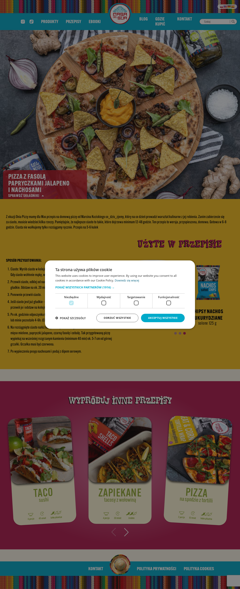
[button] (120, 287)
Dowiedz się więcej (127, 280)
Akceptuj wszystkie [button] (163, 318)
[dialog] (120, 294)
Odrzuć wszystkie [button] (117, 318)
